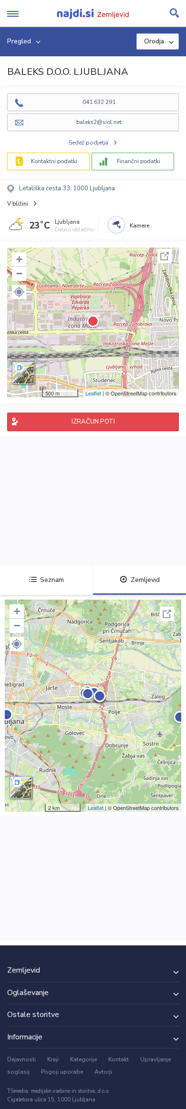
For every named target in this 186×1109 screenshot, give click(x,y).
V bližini (17, 203)
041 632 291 (99, 102)
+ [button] (19, 259)
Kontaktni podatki (54, 161)
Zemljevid (145, 579)
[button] (19, 292)
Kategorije (83, 1059)
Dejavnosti (21, 1059)
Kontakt (118, 1059)
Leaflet (93, 393)
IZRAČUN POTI (93, 421)
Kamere (139, 225)
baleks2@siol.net (99, 122)
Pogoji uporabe (62, 1072)
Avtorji (103, 1072)
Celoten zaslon (164, 256)
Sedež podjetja (88, 142)
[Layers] (23, 373)
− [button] (19, 274)
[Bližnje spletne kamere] (116, 224)
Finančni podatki (138, 161)
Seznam (52, 579)
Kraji (53, 1059)
